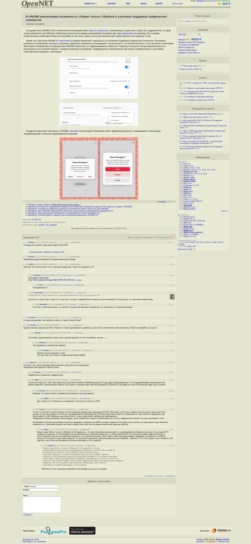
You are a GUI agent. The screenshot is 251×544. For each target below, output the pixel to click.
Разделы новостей (186, 42)
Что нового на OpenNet (188, 45)
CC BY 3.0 (36, 220)
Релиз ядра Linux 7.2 (191, 66)
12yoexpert (43, 304)
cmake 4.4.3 (188, 166)
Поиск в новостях (186, 47)
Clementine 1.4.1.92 (191, 185)
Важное (203, 61)
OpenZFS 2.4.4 (189, 207)
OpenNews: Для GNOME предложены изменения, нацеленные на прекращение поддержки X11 (70, 211)
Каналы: (182, 40)
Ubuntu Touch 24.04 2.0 (193, 232)
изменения (103, 30)
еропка (32, 362)
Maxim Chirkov (223, 539)
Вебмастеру (224, 541)
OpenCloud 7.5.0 (190, 172)
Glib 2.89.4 (188, 195)
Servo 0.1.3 (188, 197)
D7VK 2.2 (187, 193)
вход (205, 1)
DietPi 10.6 (188, 227)
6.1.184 (213, 242)
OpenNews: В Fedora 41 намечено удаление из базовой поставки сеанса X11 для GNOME (68, 209)
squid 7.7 (187, 189)
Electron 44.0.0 (190, 181)
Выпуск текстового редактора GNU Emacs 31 (201, 114)
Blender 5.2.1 (189, 176)
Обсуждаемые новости (203, 109)
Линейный (147, 237)
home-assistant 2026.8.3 (193, 201)
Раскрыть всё (163, 237)
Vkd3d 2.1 (188, 187)
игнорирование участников (153, 476)
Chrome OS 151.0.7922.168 (194, 221)
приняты (93, 30)
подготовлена (65, 41)
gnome (42, 225)
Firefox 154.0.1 (189, 180)
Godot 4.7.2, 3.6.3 (190, 199)
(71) (37, 237)
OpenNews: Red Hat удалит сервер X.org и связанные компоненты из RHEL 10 (63, 215)
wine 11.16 (188, 205)
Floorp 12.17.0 (189, 209)
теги (180, 3)
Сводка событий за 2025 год (190, 69)
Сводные (201, 42)
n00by (37, 380)
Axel (40, 285)
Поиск (174, 3)
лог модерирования (169, 476)
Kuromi (41, 409)
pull (194, 246)
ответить (52, 242)
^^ (59, 275)
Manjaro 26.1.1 (189, 219)
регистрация (212, 1)
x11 (47, 225)
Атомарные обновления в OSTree (201, 100)
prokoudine (39, 292)
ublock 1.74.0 (189, 178)
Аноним (31, 242)
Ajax (130, 237)
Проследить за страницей (34, 541)
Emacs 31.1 (188, 191)
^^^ (62, 275)
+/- (155, 237)
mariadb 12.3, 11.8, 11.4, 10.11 (195, 174)
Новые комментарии (187, 50)
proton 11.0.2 (188, 203)
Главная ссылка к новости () (54, 205)
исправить (162, 202)
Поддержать (212, 541)
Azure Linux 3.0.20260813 (193, 225)
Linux (189, 21)
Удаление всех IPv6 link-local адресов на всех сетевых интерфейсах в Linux (202, 92)
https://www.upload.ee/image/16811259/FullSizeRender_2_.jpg (54, 280)
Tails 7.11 (187, 223)
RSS (172, 237)
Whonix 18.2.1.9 (190, 236)
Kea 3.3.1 (187, 164)
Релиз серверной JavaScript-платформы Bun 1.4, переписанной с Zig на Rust (201, 137)
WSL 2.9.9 (188, 183)
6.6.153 (206, 242)
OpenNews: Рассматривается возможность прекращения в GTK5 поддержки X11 (64, 213)
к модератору (74, 242)
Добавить (201, 541)
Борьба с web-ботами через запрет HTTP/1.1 (205, 88)
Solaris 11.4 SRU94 (191, 234)
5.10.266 (181, 244)
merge (189, 246)
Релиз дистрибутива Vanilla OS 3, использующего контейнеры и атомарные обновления (201, 142)
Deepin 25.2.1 (189, 229)
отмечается (74, 131)
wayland (53, 225)
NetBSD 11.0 (188, 231)
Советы (203, 78)
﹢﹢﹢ (58, 242)
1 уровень (137, 237)
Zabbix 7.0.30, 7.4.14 (192, 168)
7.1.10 (186, 242)
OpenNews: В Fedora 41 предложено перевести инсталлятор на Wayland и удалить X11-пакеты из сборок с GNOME (80, 207)
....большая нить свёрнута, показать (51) (46, 252)
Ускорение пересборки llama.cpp (200, 97)
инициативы (127, 33)
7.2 (185, 246)
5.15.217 (220, 242)
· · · (63, 242)
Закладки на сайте (30, 539)
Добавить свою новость (189, 53)
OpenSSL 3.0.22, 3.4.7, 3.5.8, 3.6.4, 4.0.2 (199, 170)
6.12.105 (199, 242)
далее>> (224, 211)
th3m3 (31, 264)
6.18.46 (192, 242)
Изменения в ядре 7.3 (186, 249)
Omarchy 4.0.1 (189, 217)
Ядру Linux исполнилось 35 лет (196, 117)
